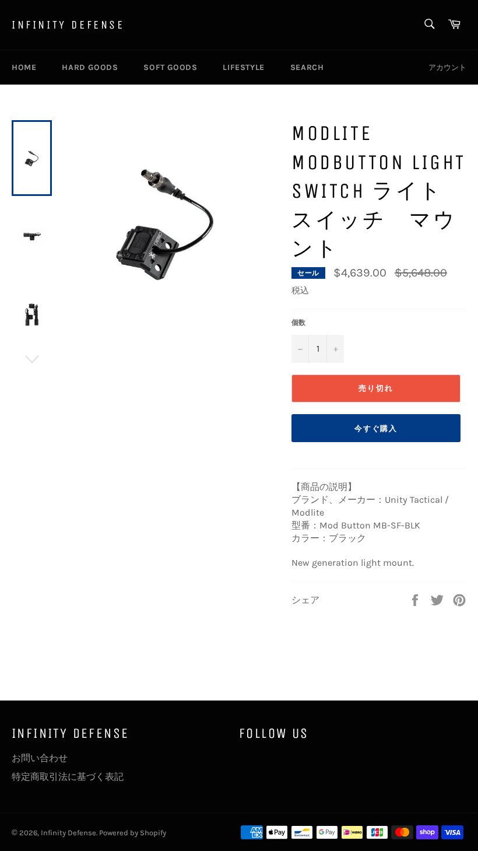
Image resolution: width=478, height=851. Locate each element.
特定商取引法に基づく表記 (68, 776)
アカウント (447, 67)
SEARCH (307, 67)
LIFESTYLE (243, 67)
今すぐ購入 (376, 428)
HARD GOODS (90, 67)
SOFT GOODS (170, 67)
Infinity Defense (68, 24)
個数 (298, 322)
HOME (24, 67)
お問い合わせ (40, 758)
